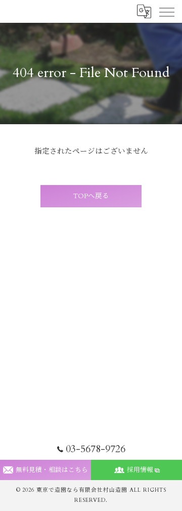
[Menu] (166, 11)
